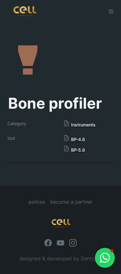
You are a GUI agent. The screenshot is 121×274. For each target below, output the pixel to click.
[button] (105, 258)
